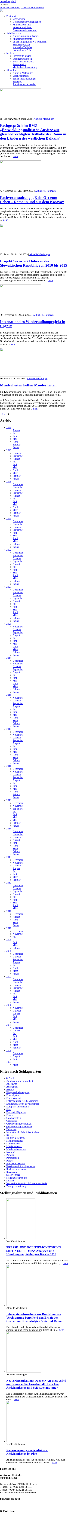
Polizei (9, 1160)
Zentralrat (11, 16)
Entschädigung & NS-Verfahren (22, 1101)
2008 (8, 951)
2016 (8, 766)
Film (8, 1109)
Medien (10, 53)
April (15, 441)
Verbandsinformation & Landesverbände (26, 1183)
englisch (12, 1)
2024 (8, 481)
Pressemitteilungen (22, 56)
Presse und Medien (15, 1163)
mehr (15, 156)
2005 (8, 1025)
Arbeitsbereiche (14, 33)
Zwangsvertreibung (16, 1186)
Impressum (38, 7)
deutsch (4, 1)
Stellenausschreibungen (24, 78)
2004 (8, 1050)
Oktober (17, 453)
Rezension (11, 1172)
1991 (8, 1062)
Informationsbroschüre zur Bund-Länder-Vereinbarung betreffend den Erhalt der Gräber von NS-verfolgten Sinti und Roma (34, 1317)
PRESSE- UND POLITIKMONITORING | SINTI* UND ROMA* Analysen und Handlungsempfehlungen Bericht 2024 (34, 1251)
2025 (8, 450)
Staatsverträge (13, 1175)
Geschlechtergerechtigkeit (19, 1123)
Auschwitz (11, 1083)
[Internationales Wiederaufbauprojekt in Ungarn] (20, 312)
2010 (8, 928)
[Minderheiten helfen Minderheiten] (20, 375)
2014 (8, 828)
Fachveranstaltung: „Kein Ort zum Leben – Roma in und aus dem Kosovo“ (32, 200)
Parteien (10, 1155)
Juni (15, 436)
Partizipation (12, 1157)
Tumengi (17, 81)
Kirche (9, 1135)
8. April (10, 1078)
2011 (8, 911)
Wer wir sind (19, 19)
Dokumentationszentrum (25, 30)
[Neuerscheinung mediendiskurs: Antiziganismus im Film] (23, 1441)
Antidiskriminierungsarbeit (26, 36)
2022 (8, 549)
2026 (8, 427)
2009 (8, 939)
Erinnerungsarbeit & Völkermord (22, 1103)
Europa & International (17, 1106)
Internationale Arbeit (23, 50)
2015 (8, 800)
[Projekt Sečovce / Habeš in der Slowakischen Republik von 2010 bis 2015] (20, 251)
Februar (16, 444)
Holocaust (11, 1129)
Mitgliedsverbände (22, 24)
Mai (15, 438)
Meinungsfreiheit (14, 1140)
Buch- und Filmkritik (23, 61)
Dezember (18, 484)
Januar (16, 447)
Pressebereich (19, 64)
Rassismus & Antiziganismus (20, 1166)
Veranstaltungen (21, 75)
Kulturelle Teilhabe (22, 47)
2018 (8, 695)
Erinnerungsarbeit (21, 44)
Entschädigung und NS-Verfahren (29, 41)
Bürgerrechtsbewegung (18, 1092)
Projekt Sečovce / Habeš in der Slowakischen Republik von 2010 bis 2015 (33, 263)
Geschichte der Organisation (27, 21)
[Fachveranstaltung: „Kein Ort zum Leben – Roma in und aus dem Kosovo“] (20, 188)
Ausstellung (12, 1086)
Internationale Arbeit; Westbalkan (23, 1132)
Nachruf (10, 1152)
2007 (8, 976)
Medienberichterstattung (25, 67)
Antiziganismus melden (24, 84)
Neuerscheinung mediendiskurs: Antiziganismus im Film (27, 1452)
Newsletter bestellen (10, 7)
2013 (8, 857)
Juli (14, 433)
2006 (8, 1005)
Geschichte (11, 1120)
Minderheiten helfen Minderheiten (28, 385)
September (18, 456)
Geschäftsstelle (13, 1118)
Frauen (9, 1115)
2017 (8, 729)
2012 (8, 882)
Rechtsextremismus (16, 1169)
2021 (8, 586)
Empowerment (13, 1098)
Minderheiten (13, 1143)
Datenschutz (27, 7)
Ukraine (10, 1180)
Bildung (10, 1089)
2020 (8, 623)
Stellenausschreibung (16, 1177)
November (18, 487)
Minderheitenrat (14, 1146)
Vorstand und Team (22, 27)
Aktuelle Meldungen (23, 73)
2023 (8, 518)
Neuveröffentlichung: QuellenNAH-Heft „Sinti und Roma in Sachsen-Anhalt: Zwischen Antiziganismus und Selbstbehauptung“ (36, 1384)
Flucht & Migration (16, 1112)
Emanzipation (13, 1095)
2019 (8, 658)
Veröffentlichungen (22, 58)
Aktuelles (11, 70)
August (16, 430)
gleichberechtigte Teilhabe (19, 1126)
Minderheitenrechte (22, 38)
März (15, 473)
